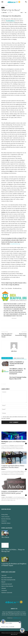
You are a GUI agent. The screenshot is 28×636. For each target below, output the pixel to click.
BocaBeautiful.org (10, 20)
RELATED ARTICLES (7, 358)
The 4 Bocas (5, 537)
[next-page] (5, 384)
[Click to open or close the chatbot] (22, 630)
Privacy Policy (4, 514)
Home (2, 5)
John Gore (5, 12)
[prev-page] (2, 384)
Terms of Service (5, 516)
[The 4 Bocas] (14, 532)
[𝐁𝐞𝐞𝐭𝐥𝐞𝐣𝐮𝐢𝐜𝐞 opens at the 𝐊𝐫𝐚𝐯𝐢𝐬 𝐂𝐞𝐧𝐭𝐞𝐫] (14, 433)
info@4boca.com (17, 618)
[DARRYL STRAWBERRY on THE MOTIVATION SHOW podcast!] (5, 363)
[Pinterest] (9, 325)
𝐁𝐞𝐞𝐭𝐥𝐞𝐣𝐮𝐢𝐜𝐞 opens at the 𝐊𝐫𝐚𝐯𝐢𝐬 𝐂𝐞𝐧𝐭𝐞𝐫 (13, 441)
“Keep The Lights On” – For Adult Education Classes (7, 335)
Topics (6, 5)
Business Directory (5, 518)
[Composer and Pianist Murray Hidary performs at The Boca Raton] (14, 458)
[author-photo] (14, 349)
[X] (6, 325)
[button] (2, 2)
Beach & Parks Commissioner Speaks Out (21, 335)
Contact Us (4, 521)
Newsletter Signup (5, 523)
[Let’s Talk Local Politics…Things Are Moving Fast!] (14, 545)
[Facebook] (2, 325)
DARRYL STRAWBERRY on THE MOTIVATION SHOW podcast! (16, 363)
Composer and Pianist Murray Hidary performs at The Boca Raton (12, 466)
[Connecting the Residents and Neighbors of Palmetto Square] (14, 559)
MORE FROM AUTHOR (19, 358)
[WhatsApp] (12, 325)
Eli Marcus (3, 443)
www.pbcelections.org (15, 243)
